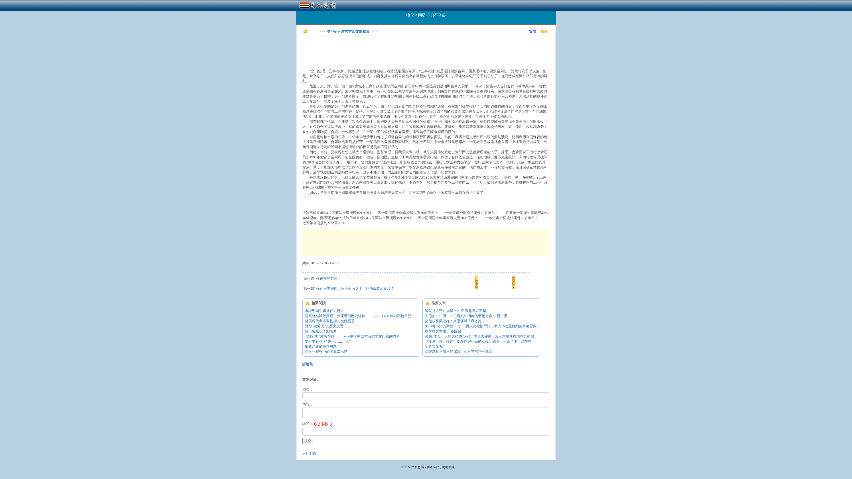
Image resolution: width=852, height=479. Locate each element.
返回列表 (309, 453)
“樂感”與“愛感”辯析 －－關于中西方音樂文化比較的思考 (352, 336)
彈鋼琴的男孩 (326, 278)
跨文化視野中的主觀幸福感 (326, 351)
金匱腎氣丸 (434, 346)
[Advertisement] (383, 49)
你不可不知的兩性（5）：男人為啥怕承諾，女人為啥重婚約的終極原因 (481, 326)
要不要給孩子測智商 (321, 331)
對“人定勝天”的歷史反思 (324, 326)
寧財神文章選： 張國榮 (443, 331)
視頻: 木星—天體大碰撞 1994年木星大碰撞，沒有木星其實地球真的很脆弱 (483, 336)
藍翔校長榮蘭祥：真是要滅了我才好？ (455, 321)
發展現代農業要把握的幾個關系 (330, 321)
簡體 (532, 31)
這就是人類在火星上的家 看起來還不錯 (455, 311)
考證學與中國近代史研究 (324, 311)
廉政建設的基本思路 (321, 346)
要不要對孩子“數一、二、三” (328, 341)
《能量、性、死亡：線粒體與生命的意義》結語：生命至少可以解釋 (478, 341)
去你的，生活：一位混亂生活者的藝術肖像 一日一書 (466, 316)
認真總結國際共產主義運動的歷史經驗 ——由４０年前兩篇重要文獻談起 (365, 316)
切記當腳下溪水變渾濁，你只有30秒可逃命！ (460, 351)
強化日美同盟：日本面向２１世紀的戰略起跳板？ (355, 289)
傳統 (544, 31)
